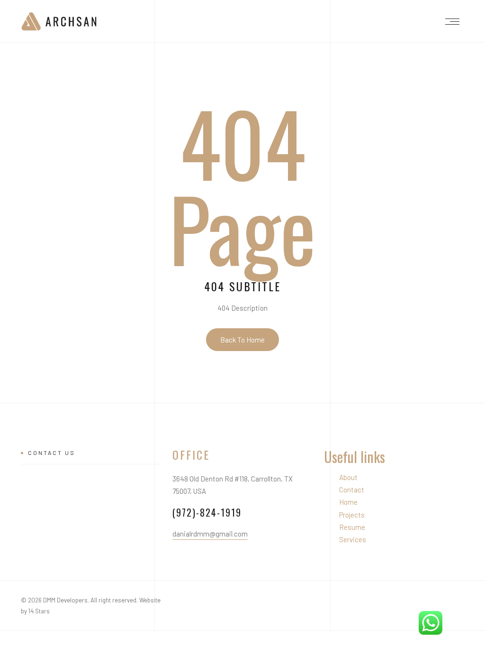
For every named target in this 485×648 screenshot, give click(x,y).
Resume (352, 527)
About (348, 477)
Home (348, 502)
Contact (351, 489)
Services (352, 539)
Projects (352, 514)
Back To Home (242, 339)
